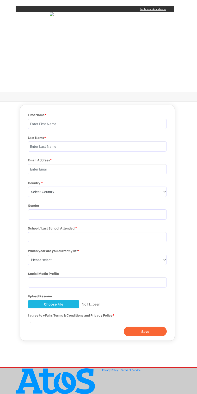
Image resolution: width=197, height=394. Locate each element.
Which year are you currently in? (53, 251)
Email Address (39, 160)
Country (34, 183)
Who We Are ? (89, 55)
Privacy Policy (110, 370)
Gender (34, 205)
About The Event (91, 19)
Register (83, 67)
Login (80, 79)
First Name (36, 115)
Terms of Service (131, 370)
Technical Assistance (153, 9)
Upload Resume (40, 296)
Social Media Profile (43, 274)
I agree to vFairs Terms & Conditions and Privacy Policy (70, 315)
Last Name (36, 138)
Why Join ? (85, 31)
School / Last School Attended (51, 228)
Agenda (82, 43)
